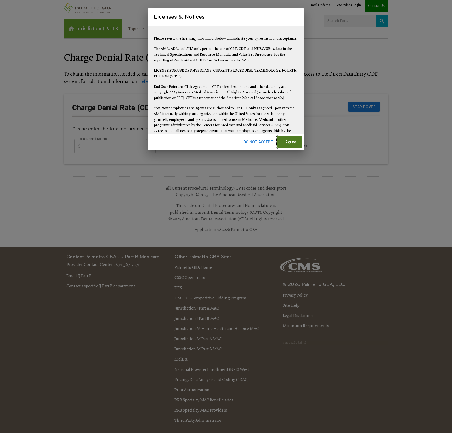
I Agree (290, 142)
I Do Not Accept (257, 142)
